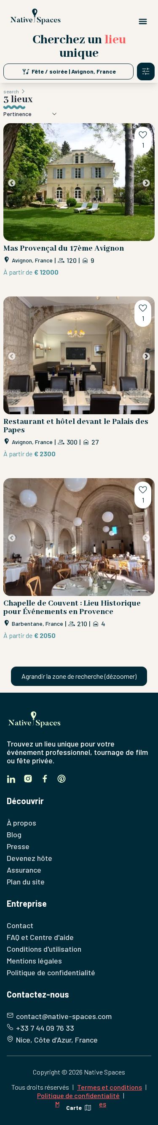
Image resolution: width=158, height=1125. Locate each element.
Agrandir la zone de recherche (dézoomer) (79, 676)
